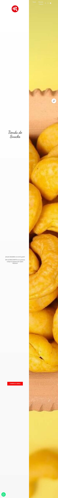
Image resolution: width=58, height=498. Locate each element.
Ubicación (40, 2)
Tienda (34, 2)
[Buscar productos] (54, 101)
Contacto (41, 4)
